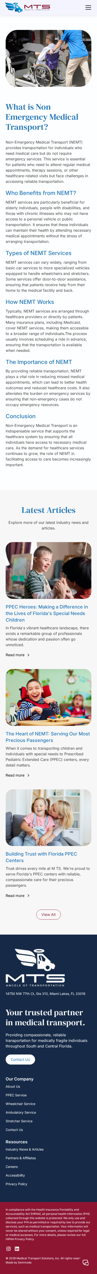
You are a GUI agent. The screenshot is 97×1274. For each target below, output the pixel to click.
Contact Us (20, 1059)
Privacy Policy (16, 1184)
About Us (13, 1086)
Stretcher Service (19, 1121)
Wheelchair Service (20, 1104)
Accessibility (15, 1175)
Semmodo (25, 1262)
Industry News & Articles (25, 1149)
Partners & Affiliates (21, 1158)
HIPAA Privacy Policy (20, 1239)
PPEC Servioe (16, 1095)
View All (48, 914)
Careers (12, 1167)
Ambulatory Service (21, 1112)
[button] (87, 7)
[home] (27, 7)
